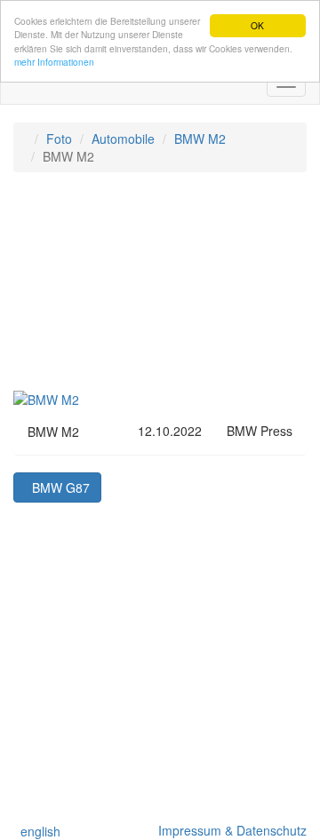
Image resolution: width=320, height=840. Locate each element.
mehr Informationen (54, 61)
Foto (59, 138)
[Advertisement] (160, 289)
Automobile (123, 138)
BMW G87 (57, 487)
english (36, 831)
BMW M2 (200, 138)
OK (257, 25)
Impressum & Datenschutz (229, 830)
